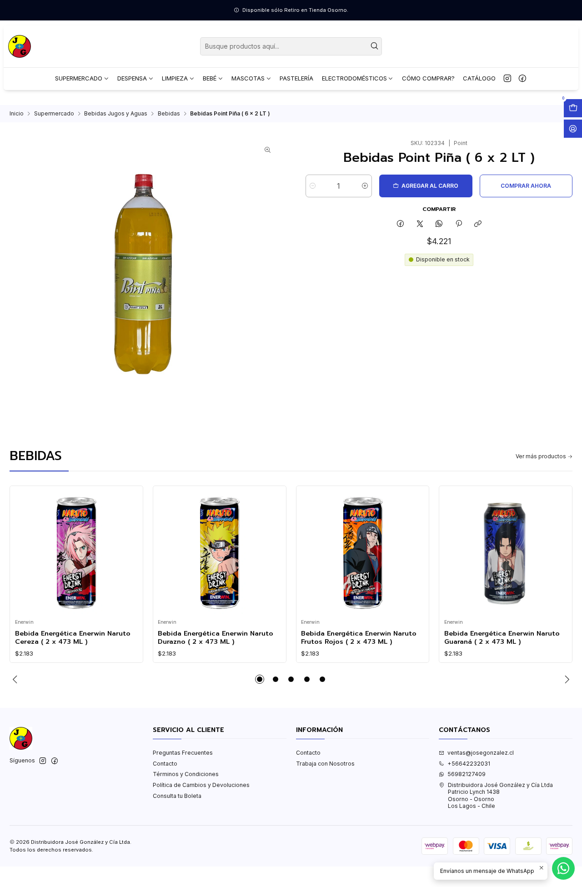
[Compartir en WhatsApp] (439, 224)
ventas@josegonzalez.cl (480, 752)
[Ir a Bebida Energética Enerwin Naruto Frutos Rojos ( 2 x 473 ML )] (362, 552)
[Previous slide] (16, 679)
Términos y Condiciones (186, 774)
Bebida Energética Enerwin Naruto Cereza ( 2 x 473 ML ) (72, 637)
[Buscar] (374, 46)
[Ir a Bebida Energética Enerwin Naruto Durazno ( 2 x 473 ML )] (219, 552)
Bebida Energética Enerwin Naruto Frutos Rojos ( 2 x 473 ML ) (358, 637)
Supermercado (54, 113)
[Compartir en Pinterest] (459, 224)
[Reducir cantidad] (312, 186)
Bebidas (169, 113)
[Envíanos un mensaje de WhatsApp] (563, 868)
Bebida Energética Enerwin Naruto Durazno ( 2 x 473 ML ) (215, 637)
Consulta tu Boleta (177, 795)
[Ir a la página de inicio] (19, 46)
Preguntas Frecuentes (183, 752)
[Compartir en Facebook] (400, 224)
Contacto (165, 763)
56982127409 (466, 774)
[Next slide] (565, 679)
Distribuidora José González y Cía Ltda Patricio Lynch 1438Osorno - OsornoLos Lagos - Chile (500, 795)
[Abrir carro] (573, 108)
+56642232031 (468, 763)
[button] (259, 679)
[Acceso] (573, 129)
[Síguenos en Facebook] (522, 78)
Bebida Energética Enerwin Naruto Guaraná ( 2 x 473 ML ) (502, 637)
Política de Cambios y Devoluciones (201, 785)
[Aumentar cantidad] (364, 186)
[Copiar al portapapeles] (477, 224)
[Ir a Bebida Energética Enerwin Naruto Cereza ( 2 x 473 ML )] (76, 552)
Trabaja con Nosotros (325, 763)
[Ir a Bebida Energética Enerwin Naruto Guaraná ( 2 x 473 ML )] (505, 552)
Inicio (17, 113)
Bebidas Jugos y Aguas (115, 113)
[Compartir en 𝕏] (419, 224)
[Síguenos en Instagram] (507, 78)
